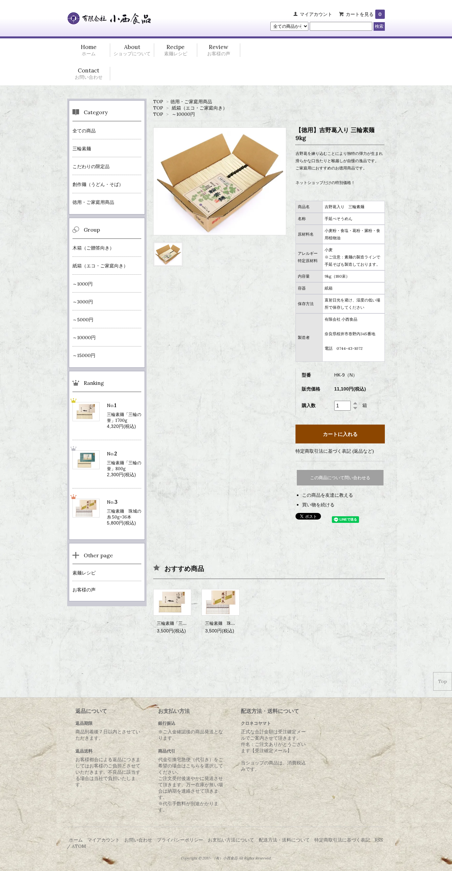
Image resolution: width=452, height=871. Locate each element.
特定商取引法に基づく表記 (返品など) (334, 451)
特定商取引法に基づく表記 (342, 840)
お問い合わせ (138, 840)
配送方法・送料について (284, 840)
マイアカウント (316, 14)
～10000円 (183, 114)
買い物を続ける (318, 505)
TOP (158, 102)
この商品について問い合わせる (340, 477)
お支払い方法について (231, 840)
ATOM (79, 846)
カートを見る (364, 14)
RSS (379, 840)
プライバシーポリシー (180, 840)
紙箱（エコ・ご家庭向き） (199, 108)
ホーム (76, 840)
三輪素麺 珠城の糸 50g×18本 (234, 623)
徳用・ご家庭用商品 (191, 102)
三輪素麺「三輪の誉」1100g (184, 623)
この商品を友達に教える (327, 495)
